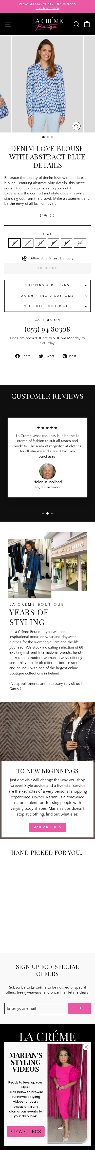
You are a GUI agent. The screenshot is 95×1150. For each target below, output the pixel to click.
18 (66, 243)
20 (80, 243)
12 (27, 243)
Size (47, 233)
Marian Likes (47, 827)
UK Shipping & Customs (47, 295)
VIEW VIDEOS (25, 1131)
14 (40, 243)
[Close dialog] (86, 1047)
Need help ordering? (47, 306)
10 (14, 243)
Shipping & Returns (47, 285)
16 (53, 243)
